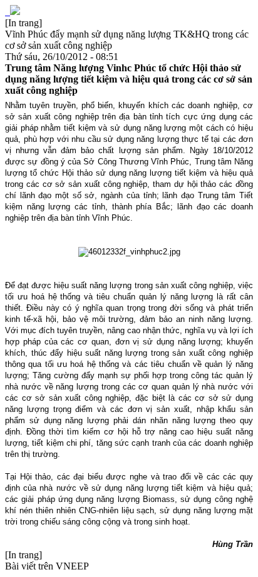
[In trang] (23, 23)
